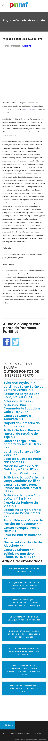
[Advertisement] (24, 75)
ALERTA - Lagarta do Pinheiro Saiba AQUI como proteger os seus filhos (24, 651)
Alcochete (26, 46)
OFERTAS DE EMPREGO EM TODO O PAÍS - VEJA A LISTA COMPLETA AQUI (24, 688)
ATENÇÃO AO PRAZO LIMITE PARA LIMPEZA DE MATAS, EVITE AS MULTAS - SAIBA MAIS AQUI (24, 586)
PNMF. (23, 740)
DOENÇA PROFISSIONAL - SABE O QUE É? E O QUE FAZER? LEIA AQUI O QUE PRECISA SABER (24, 634)
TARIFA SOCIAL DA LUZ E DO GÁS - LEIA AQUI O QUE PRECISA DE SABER (24, 618)
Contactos (37, 733)
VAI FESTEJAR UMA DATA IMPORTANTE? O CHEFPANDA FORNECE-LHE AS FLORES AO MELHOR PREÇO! (23, 669)
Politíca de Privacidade (20, 733)
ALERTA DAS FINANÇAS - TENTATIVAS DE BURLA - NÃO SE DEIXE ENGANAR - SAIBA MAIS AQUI (24, 603)
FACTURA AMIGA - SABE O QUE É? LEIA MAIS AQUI (24, 570)
